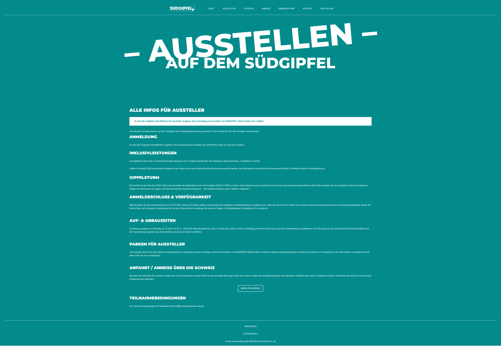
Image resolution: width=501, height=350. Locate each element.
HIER (178, 306)
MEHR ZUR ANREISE (250, 288)
